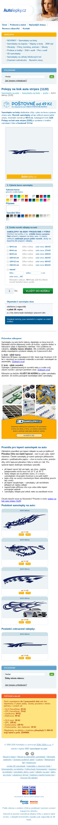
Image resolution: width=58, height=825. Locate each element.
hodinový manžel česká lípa (42, 775)
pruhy (45, 93)
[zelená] (48, 196)
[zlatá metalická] (30, 216)
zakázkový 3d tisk (20, 775)
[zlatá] (19, 200)
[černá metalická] (8, 216)
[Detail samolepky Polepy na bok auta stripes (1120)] (21, 658)
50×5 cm (13, 247)
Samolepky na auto (10, 93)
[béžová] (11, 200)
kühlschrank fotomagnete (36, 769)
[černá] (37, 196)
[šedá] (22, 200)
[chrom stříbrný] (8, 219)
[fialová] (15, 200)
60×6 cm (13, 250)
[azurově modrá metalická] (22, 216)
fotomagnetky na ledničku (12, 769)
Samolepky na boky (31, 93)
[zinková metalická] (11, 216)
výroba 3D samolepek (16, 766)
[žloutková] (37, 200)
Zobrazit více (18, 361)
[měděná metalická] (26, 216)
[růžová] (45, 200)
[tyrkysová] (41, 200)
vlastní (12, 269)
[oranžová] (26, 196)
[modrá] (45, 196)
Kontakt (26, 28)
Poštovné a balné (18, 25)
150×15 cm (14, 265)
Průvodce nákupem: (11, 338)
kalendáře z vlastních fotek (38, 766)
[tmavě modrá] (30, 200)
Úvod (4, 25)
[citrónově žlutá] (22, 196)
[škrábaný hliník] (45, 216)
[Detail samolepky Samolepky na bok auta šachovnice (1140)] (21, 592)
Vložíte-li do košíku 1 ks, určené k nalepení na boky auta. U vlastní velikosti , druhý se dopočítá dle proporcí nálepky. (29, 236)
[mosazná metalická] (34, 216)
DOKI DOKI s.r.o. (44, 745)
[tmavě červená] (26, 200)
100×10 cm (14, 258)
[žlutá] (8, 200)
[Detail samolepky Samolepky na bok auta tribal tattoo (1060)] (21, 534)
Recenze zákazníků (11, 28)
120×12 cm (14, 261)
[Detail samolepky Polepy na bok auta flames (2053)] (21, 622)
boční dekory (25, 510)
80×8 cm (13, 254)
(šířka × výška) (27, 247)
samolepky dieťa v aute (24, 772)
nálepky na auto (42, 772)
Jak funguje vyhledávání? (16, 81)
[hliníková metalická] (15, 216)
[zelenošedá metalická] (41, 216)
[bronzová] (48, 200)
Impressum (31, 762)
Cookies (39, 759)
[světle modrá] (15, 196)
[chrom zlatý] (48, 216)
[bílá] (8, 196)
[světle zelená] (19, 196)
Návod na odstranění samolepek (31, 757)
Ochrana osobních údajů (23, 759)
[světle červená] (11, 196)
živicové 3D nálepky (29, 778)
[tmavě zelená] (34, 200)
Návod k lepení (9, 757)
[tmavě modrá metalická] (19, 216)
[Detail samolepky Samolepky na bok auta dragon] (21, 563)
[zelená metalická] (37, 216)
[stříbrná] (34, 196)
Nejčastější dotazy (37, 25)
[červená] (41, 196)
